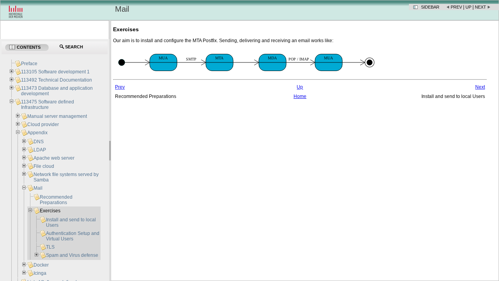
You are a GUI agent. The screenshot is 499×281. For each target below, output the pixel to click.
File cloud (44, 166)
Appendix (37, 132)
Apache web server (54, 158)
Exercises (50, 210)
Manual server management (57, 116)
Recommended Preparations (56, 199)
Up (468, 7)
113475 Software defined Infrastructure (47, 104)
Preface (29, 63)
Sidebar (430, 7)
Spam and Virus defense (72, 255)
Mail (38, 188)
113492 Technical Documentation (56, 80)
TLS (50, 247)
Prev (456, 7)
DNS (39, 141)
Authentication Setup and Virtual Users (72, 236)
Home (300, 96)
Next (480, 7)
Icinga (40, 273)
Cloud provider (43, 124)
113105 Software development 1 (55, 72)
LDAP (40, 150)
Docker (41, 265)
